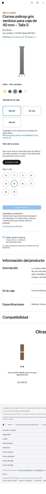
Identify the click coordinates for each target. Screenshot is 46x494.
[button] (32, 3)
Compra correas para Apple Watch (27, 425)
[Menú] (43, 3)
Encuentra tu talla (11, 162)
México (5, 474)
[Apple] (3, 424)
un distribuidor (39, 470)
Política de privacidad (10, 480)
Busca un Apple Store (26, 470)
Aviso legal (37, 480)
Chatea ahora (12, 240)
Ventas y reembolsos (25, 480)
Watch (10, 425)
